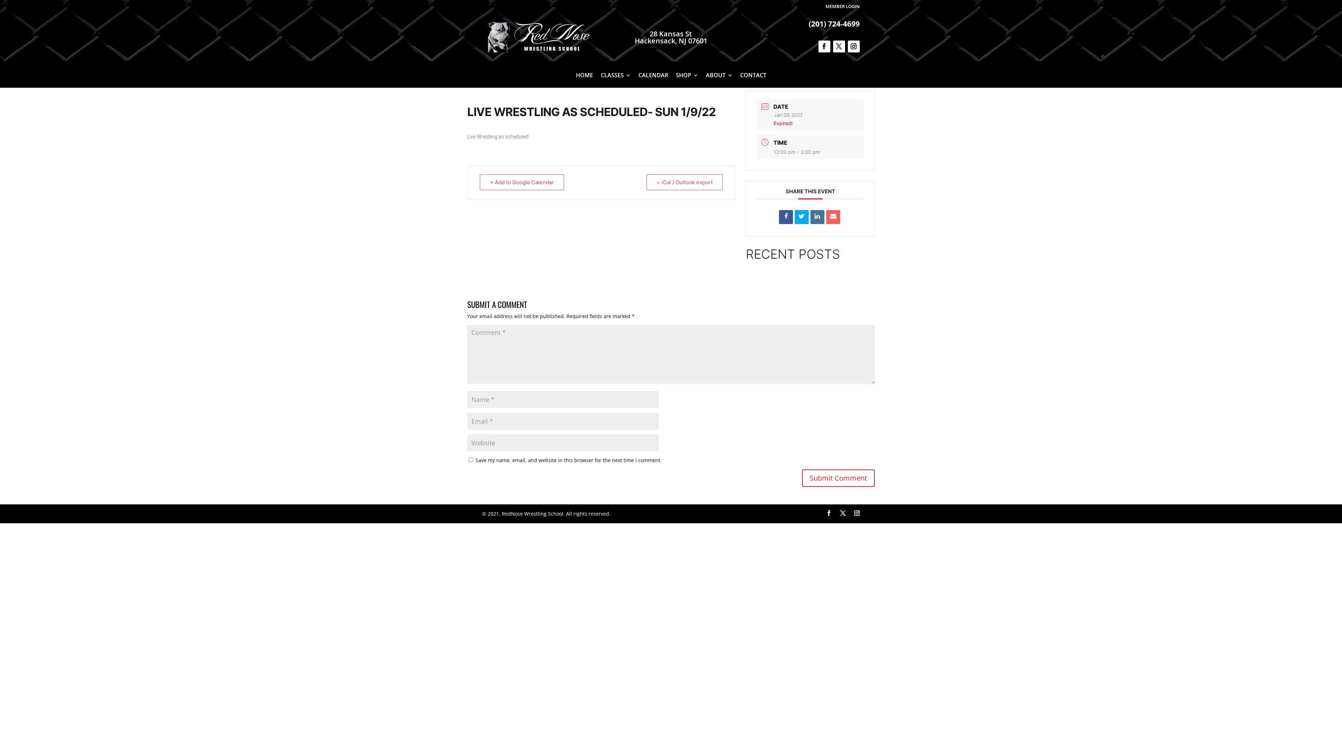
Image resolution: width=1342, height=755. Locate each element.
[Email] (833, 217)
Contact (753, 76)
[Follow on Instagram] (854, 46)
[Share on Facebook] (786, 217)
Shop (683, 76)
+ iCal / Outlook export (685, 182)
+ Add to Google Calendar (522, 182)
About (716, 76)
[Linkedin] (817, 217)
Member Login (842, 6)
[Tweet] (802, 217)
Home (584, 76)
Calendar (653, 76)
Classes (612, 76)
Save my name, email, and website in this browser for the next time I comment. (569, 460)
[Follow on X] (839, 46)
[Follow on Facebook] (824, 46)
